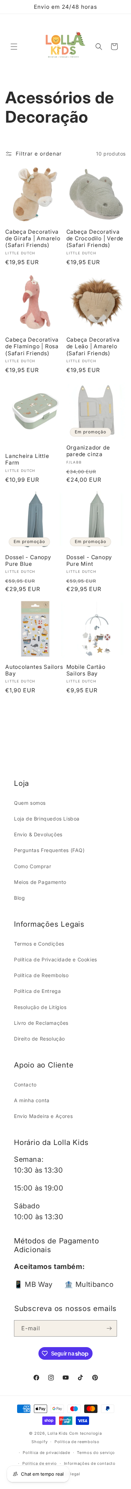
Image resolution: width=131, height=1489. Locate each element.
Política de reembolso (77, 1441)
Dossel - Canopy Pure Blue (28, 560)
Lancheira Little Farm (27, 459)
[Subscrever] (109, 1328)
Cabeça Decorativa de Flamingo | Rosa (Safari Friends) (32, 346)
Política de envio (39, 1463)
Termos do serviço (96, 1452)
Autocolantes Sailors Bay (34, 670)
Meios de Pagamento (40, 882)
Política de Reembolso (41, 975)
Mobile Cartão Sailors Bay (85, 670)
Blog (19, 898)
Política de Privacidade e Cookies (55, 959)
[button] (14, 46)
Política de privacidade (46, 1452)
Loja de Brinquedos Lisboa (47, 819)
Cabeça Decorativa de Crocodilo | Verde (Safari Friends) (95, 238)
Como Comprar (32, 866)
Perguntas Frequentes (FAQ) (49, 850)
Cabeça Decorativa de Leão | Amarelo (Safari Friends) (93, 346)
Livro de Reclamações (41, 1023)
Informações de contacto (90, 1463)
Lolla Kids (58, 1433)
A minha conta (32, 1100)
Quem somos (30, 803)
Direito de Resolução (39, 1039)
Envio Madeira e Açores (43, 1116)
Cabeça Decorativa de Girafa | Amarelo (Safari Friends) (32, 238)
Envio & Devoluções (38, 834)
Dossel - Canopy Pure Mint (89, 560)
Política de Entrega (37, 991)
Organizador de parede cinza (88, 451)
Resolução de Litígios (40, 1007)
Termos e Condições (39, 944)
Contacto (25, 1084)
